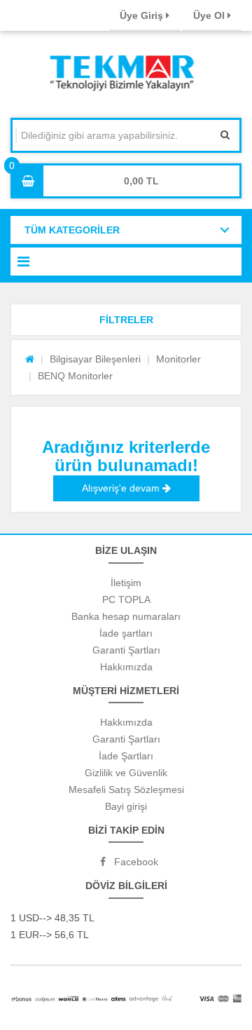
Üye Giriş (143, 15)
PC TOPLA (126, 599)
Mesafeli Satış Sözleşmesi (126, 789)
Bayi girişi (126, 806)
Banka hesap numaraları (126, 616)
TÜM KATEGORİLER (72, 230)
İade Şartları (126, 755)
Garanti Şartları (126, 650)
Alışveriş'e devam (122, 488)
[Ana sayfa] (29, 359)
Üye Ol (210, 15)
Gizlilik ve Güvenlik (126, 772)
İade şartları (126, 633)
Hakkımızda (126, 666)
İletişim (126, 582)
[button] (125, 320)
